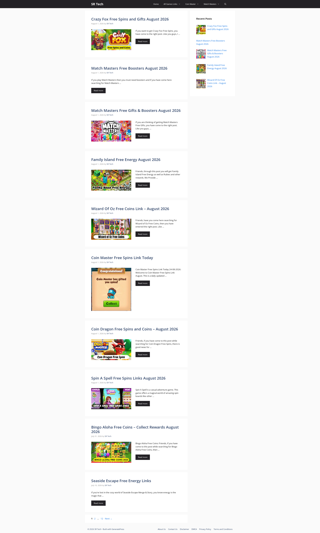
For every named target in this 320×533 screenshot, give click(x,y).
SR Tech (97, 4)
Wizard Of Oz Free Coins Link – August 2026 (130, 208)
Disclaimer (184, 529)
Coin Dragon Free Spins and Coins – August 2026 (134, 329)
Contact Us (172, 529)
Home (156, 4)
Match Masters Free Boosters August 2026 (129, 68)
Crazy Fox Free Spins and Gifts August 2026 (130, 19)
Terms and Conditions (223, 529)
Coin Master (190, 4)
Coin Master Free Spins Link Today (122, 257)
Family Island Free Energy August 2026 (125, 159)
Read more (142, 41)
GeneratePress (118, 529)
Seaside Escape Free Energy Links (121, 480)
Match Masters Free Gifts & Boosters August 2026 (136, 110)
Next (108, 518)
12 (102, 518)
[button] (225, 4)
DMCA (194, 529)
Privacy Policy (205, 529)
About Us (162, 529)
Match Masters (210, 4)
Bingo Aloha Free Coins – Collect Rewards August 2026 (135, 429)
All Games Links (170, 4)
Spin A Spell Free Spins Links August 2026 (128, 378)
